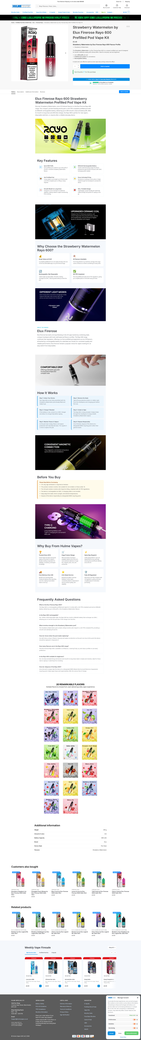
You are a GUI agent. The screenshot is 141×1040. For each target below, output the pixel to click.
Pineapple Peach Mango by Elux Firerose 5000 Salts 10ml (39, 893)
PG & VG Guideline (41, 1006)
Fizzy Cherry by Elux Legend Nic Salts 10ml (100, 932)
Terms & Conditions (66, 1009)
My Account (106, 7)
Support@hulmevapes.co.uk (19, 1019)
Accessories (88, 1026)
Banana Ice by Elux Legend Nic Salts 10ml (80, 932)
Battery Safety (40, 1003)
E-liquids (86, 1003)
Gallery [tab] (13, 92)
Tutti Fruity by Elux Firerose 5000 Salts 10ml (100, 892)
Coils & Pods (88, 1019)
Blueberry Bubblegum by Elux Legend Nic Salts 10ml (40, 932)
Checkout (127, 7)
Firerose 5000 (15, 889)
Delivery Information (66, 1003)
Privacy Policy (123, 1037)
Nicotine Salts (88, 1013)
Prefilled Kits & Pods (90, 1007)
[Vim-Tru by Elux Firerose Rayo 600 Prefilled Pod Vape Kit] (129, 26)
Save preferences (131, 1033)
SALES (86, 1029)
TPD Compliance (41, 1009)
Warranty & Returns (65, 1006)
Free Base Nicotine (89, 1016)
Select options (20, 900)
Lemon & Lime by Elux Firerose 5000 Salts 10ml (79, 892)
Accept (112, 1033)
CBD (85, 1023)
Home (12, 22)
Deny (119, 1033)
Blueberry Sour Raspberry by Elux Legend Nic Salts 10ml (120, 932)
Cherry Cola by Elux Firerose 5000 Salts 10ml (120, 892)
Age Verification (64, 1015)
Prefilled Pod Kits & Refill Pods (23, 22)
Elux (34, 22)
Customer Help (117, 7)
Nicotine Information (42, 1012)
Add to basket (105, 66)
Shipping (127, 1)
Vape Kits (87, 1010)
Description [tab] (20, 92)
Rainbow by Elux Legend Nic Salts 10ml (19, 932)
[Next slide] (65, 53)
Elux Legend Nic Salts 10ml (18, 930)
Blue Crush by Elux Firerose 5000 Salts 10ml (60, 892)
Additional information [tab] (32, 92)
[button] (137, 998)
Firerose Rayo (39, 22)
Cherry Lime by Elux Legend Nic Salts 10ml (60, 932)
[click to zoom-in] (39, 53)
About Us (118, 1)
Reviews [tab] (42, 92)
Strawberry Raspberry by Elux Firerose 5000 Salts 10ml (18, 893)
